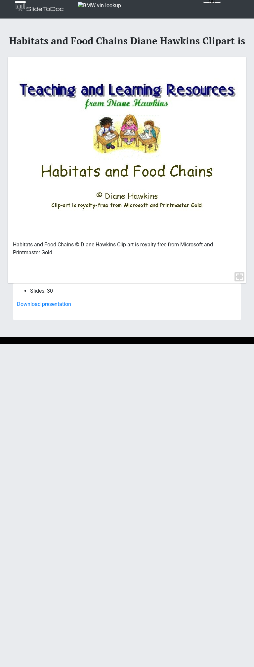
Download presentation (44, 304)
